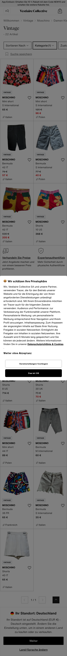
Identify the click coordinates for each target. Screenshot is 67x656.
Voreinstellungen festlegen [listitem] (33, 363)
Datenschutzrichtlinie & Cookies (45, 344)
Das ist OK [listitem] (33, 373)
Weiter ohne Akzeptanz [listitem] (17, 353)
